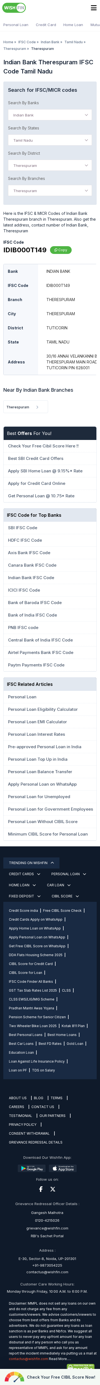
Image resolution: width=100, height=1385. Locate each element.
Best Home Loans (62, 1035)
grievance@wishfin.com (47, 1228)
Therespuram (14, 49)
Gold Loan (75, 1044)
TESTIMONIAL (20, 1116)
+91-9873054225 (47, 1265)
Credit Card (46, 24)
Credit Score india (23, 910)
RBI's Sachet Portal (47, 1236)
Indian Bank (50, 42)
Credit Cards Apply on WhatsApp (35, 919)
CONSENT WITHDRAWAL (29, 1133)
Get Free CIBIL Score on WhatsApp (37, 946)
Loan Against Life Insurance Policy (37, 1061)
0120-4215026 (47, 1220)
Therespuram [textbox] (25, 165)
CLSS (66, 990)
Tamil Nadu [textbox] (23, 140)
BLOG (38, 1098)
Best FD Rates (50, 1044)
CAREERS (16, 1107)
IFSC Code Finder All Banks (31, 981)
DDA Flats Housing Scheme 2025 (35, 955)
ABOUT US (18, 1098)
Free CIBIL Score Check (62, 910)
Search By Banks (23, 102)
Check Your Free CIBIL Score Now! (61, 1377)
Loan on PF (18, 1070)
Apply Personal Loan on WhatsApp (37, 937)
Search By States (23, 128)
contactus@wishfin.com (47, 1272)
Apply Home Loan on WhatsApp (35, 928)
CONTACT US (42, 1107)
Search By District (24, 153)
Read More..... (60, 1359)
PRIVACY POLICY (22, 1124)
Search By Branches (26, 178)
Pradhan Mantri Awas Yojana (31, 1008)
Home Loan (73, 24)
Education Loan (21, 1052)
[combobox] (50, 114)
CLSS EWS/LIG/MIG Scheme (31, 999)
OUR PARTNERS (52, 1116)
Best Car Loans (21, 1044)
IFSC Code (27, 42)
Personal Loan (15, 24)
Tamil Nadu (73, 42)
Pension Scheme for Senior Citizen (37, 1017)
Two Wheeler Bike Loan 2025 (33, 1026)
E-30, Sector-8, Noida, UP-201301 (47, 1258)
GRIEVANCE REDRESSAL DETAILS (35, 1142)
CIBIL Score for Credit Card (31, 964)
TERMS (56, 1098)
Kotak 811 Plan (73, 1026)
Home (8, 42)
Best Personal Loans (25, 1035)
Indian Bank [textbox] (23, 115)
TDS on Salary (43, 1070)
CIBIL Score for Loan (25, 973)
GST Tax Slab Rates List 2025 (33, 990)
